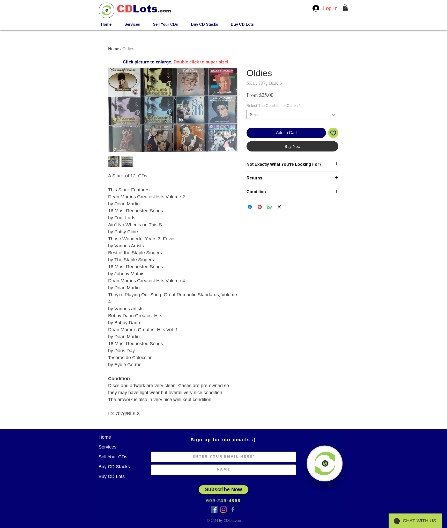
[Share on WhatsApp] (269, 207)
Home (113, 49)
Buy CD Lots (112, 476)
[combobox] (292, 114)
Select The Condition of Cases (273, 105)
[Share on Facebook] (250, 207)
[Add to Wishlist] (333, 133)
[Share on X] (279, 207)
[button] (345, 7)
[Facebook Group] (214, 509)
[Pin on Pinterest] (260, 207)
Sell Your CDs (113, 456)
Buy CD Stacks (114, 466)
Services (107, 447)
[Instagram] (223, 509)
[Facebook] (232, 509)
